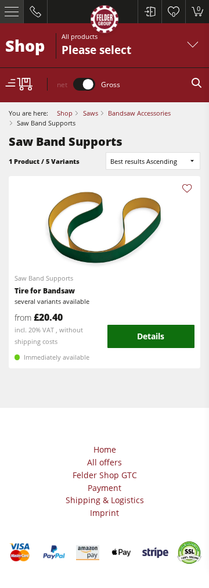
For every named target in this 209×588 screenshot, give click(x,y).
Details (150, 336)
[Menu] (12, 11)
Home (104, 449)
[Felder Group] (104, 21)
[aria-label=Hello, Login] (149, 11)
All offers (104, 462)
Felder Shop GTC (105, 475)
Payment (104, 487)
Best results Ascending (143, 161)
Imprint (104, 512)
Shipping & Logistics (105, 499)
